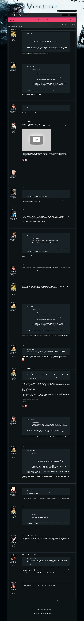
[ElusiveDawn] (13, 33)
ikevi (14, 554)
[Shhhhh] (14, 69)
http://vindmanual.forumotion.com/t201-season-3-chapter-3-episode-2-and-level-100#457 (39, 585)
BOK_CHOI (14, 121)
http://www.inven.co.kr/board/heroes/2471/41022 (31, 384)
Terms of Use (50, 613)
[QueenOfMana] (13, 539)
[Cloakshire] (13, 191)
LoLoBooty (14, 230)
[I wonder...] (14, 128)
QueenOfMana (13, 535)
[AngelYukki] (13, 172)
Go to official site (12, 0)
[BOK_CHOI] (13, 125)
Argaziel (13, 209)
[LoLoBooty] (13, 234)
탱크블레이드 (29, 33)
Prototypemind (13, 102)
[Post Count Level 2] (15, 216)
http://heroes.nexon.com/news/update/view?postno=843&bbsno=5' (45, 38)
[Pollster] (15, 36)
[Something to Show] (12, 36)
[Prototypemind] (13, 106)
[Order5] (25, 159)
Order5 (13, 485)
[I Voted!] (14, 36)
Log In (65, 15)
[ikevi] (13, 557)
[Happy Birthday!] (15, 128)
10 (72, 24)
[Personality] (14, 216)
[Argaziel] (13, 213)
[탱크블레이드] (13, 65)
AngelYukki (14, 169)
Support (36, 613)
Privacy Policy (42, 613)
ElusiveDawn (13, 29)
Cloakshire (14, 187)
